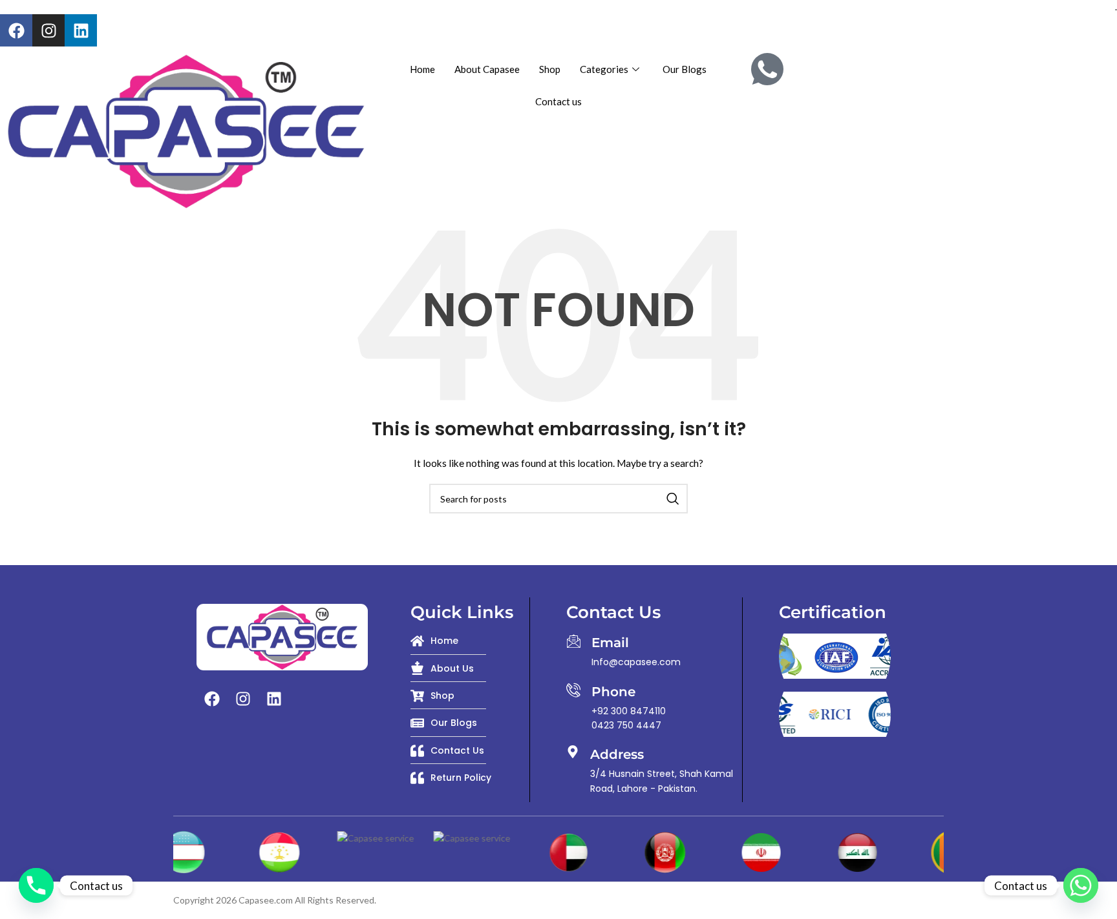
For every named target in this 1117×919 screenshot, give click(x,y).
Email (610, 642)
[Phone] (573, 690)
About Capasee (487, 69)
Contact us (558, 101)
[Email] (573, 641)
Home (422, 69)
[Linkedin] (81, 30)
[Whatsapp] (1080, 885)
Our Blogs (685, 69)
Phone (613, 691)
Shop (549, 69)
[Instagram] (48, 30)
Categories (604, 69)
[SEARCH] (673, 498)
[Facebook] (16, 30)
